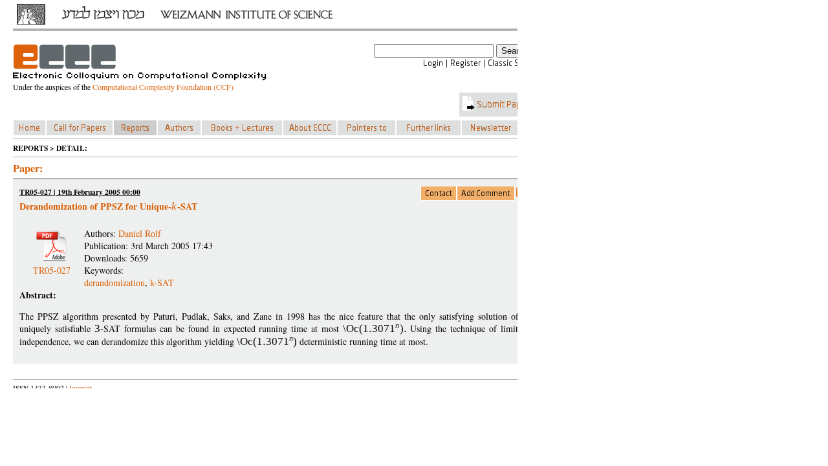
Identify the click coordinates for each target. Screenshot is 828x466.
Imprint (80, 388)
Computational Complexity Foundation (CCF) (163, 87)
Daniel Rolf (139, 233)
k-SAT (162, 282)
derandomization (114, 282)
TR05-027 (52, 265)
